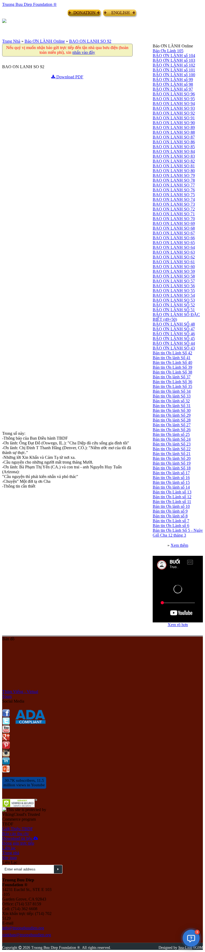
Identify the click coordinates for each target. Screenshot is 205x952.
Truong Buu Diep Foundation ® (29, 4)
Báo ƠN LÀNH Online (45, 41)
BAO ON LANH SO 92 (90, 41)
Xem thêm (179, 545)
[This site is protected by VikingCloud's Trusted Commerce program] (24, 814)
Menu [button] (6, 27)
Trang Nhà (11, 41)
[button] (191, 938)
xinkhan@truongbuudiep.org (26, 935)
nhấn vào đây (83, 52)
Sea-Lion (185, 948)
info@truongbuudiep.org (23, 928)
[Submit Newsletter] (58, 869)
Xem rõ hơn (178, 624)
